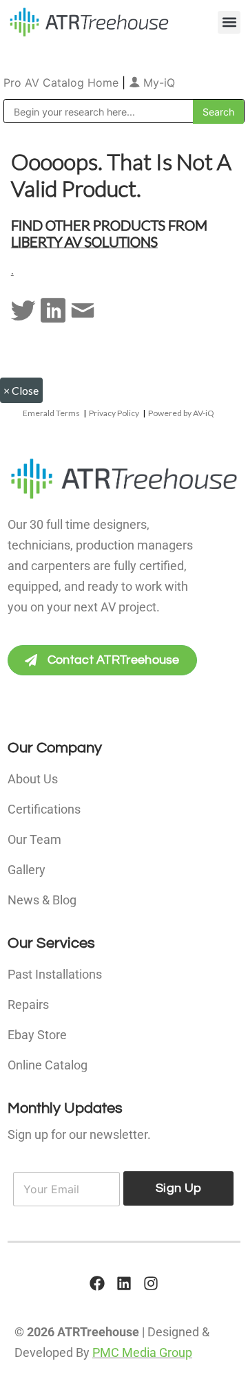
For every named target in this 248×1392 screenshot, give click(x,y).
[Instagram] (150, 1283)
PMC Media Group (142, 1352)
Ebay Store (37, 1034)
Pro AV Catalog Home (62, 82)
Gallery (26, 869)
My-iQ (157, 82)
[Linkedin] (124, 1283)
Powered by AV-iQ (181, 413)
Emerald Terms (51, 413)
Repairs (28, 1004)
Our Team (34, 839)
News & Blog (42, 900)
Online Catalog (47, 1065)
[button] (229, 22)
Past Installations (55, 974)
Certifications (44, 809)
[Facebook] (97, 1283)
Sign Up (178, 1188)
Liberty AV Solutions (84, 241)
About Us (33, 779)
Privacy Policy (114, 413)
